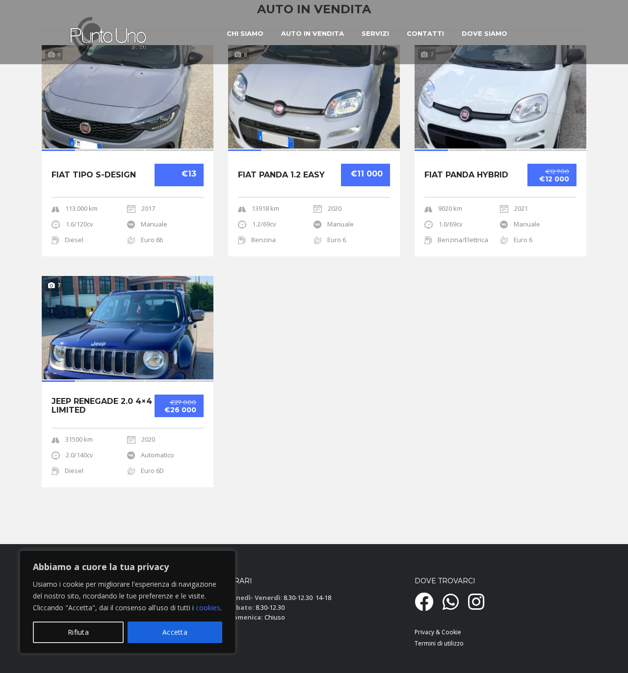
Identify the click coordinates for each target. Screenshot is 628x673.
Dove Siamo (484, 33)
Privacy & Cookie (438, 632)
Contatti (425, 33)
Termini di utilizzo (439, 643)
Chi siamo (245, 33)
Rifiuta (78, 632)
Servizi (375, 33)
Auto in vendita (312, 33)
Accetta (174, 632)
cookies (208, 607)
